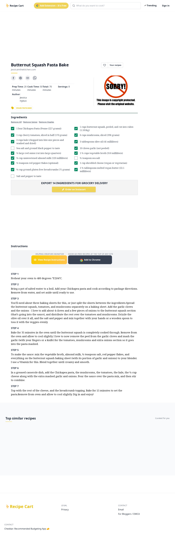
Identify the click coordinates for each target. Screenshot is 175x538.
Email (121, 509)
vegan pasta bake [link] (24, 108)
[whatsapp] (34, 78)
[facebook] (13, 78)
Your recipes (115, 65)
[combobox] (106, 5)
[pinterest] (20, 78)
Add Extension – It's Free (53, 5)
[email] (27, 78)
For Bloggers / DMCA (129, 513)
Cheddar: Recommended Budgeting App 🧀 (26, 528)
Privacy (65, 509)
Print (132, 65)
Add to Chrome (92, 259)
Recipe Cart (21, 506)
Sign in (166, 5)
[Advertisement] (86, 34)
